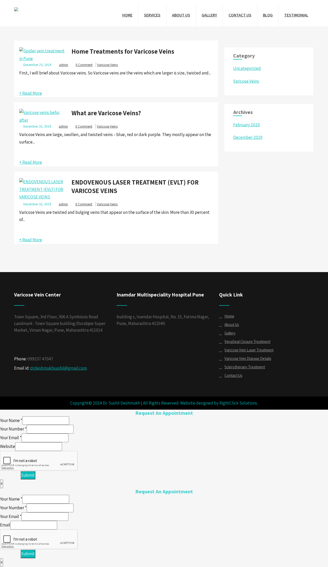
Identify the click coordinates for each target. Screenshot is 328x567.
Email (5, 525)
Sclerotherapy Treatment (244, 366)
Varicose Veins (107, 64)
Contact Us (240, 15)
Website (7, 446)
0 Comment (84, 64)
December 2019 (247, 137)
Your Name (11, 420)
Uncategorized (247, 68)
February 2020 (246, 125)
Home (127, 15)
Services (152, 15)
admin (63, 204)
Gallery (209, 15)
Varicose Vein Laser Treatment (248, 350)
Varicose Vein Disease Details (247, 358)
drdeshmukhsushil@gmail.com (58, 368)
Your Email (11, 437)
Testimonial (296, 15)
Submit (28, 475)
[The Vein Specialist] (16, 7)
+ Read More (30, 93)
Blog (268, 15)
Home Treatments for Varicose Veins (122, 51)
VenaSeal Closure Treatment (247, 341)
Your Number (13, 429)
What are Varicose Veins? (106, 113)
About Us (181, 15)
